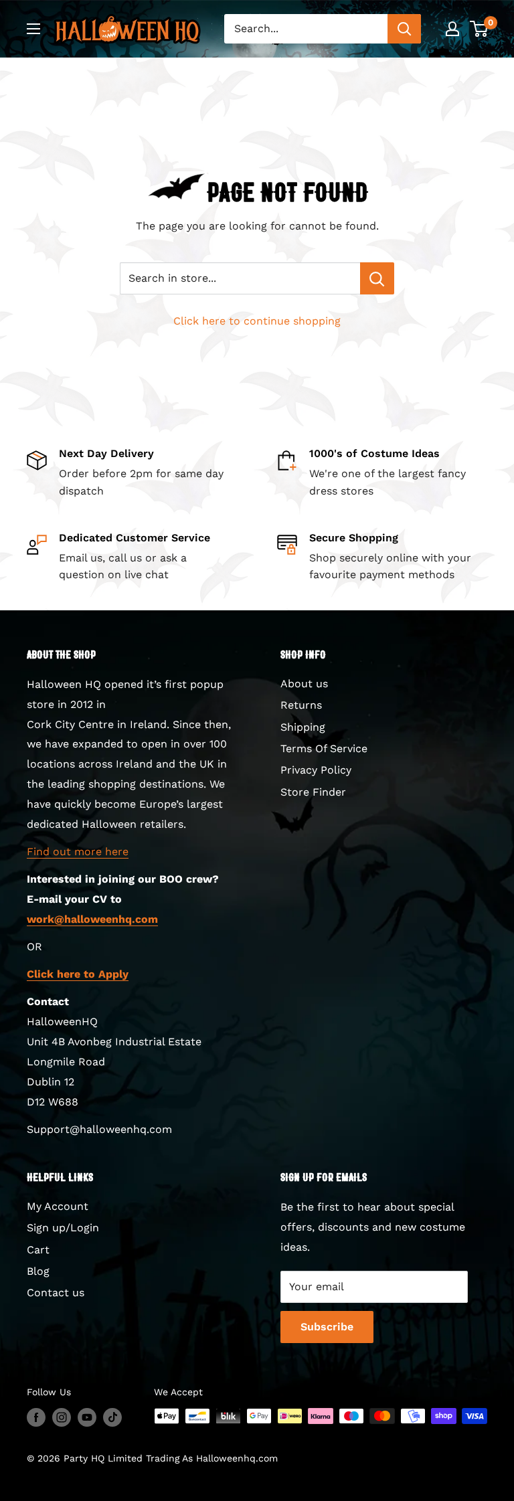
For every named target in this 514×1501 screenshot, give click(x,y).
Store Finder (313, 792)
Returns (301, 705)
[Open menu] (33, 28)
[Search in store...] (377, 278)
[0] (479, 29)
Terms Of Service (323, 748)
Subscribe (327, 1326)
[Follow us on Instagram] (61, 1417)
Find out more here (77, 851)
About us (304, 683)
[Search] (404, 28)
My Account (57, 1206)
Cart (38, 1249)
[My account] (452, 28)
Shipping (302, 727)
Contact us (55, 1292)
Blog (38, 1271)
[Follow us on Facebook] (36, 1417)
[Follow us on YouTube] (87, 1417)
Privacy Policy (315, 770)
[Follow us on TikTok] (112, 1417)
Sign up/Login (63, 1227)
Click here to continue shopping (257, 321)
